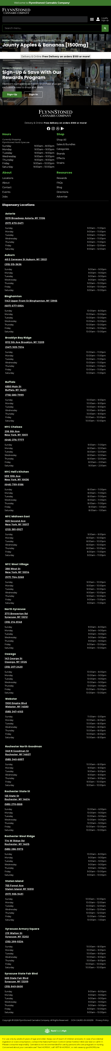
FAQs (60, 182)
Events (6, 192)
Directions (62, 192)
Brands (61, 153)
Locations (7, 178)
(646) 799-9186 (14, 484)
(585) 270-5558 (13, 804)
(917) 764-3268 (14, 577)
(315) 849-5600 (14, 986)
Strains (60, 163)
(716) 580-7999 (14, 395)
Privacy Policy (102, 1020)
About (6, 182)
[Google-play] (62, 128)
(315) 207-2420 (14, 667)
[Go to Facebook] (48, 128)
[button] (92, 19)
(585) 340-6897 (14, 759)
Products (17, 40)
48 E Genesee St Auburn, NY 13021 (26, 259)
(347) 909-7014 (14, 347)
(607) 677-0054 (14, 305)
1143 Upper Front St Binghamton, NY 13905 (31, 300)
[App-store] (58, 128)
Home (6, 40)
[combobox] (52, 28)
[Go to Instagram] (53, 128)
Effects (61, 158)
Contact (7, 187)
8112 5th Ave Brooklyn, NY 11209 (24, 342)
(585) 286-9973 (14, 849)
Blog (59, 187)
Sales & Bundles (66, 144)
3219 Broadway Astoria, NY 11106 (25, 218)
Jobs (5, 196)
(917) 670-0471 (14, 223)
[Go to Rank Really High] (55, 1031)
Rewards (62, 178)
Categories (63, 149)
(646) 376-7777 (14, 439)
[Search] (105, 28)
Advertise (62, 196)
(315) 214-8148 (13, 622)
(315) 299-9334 (14, 941)
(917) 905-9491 (14, 894)
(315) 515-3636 (13, 264)
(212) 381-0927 (14, 529)
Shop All (61, 139)
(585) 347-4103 (14, 711)
